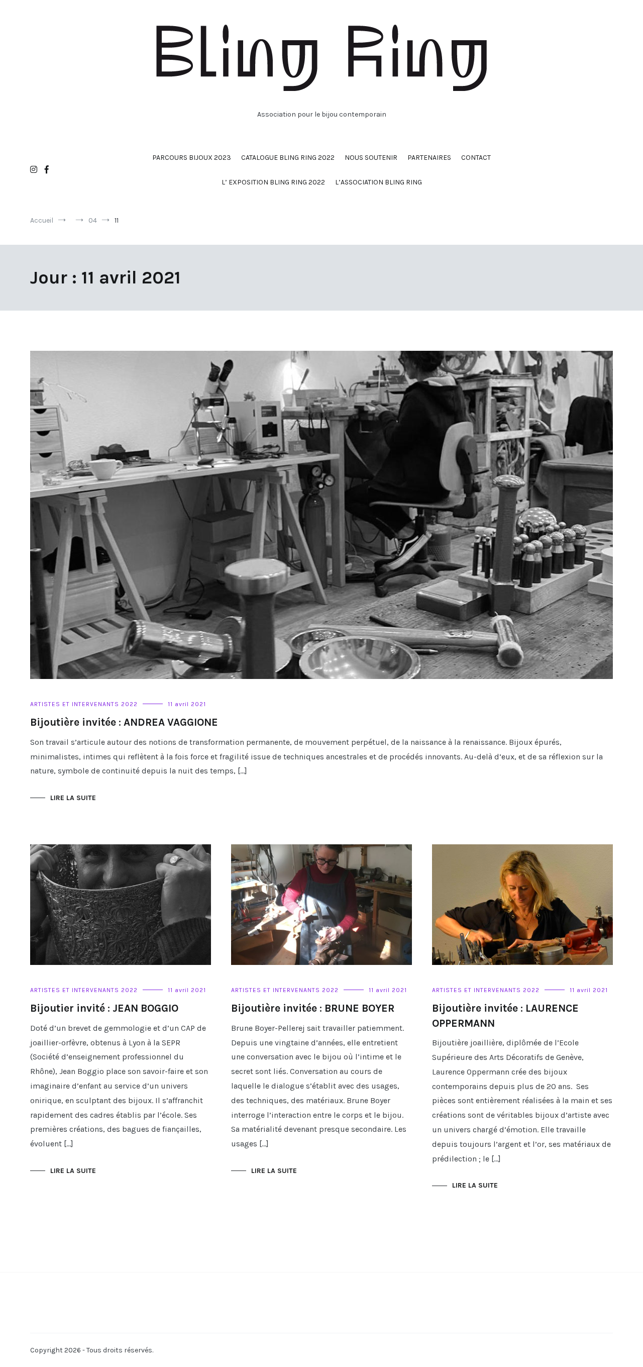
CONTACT (476, 157)
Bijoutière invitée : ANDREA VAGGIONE (124, 722)
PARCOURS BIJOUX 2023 (191, 157)
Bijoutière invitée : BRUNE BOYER (312, 1008)
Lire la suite (73, 798)
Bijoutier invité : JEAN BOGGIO (104, 1008)
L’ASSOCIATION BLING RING (378, 182)
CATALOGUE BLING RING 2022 (288, 157)
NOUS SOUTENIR (371, 157)
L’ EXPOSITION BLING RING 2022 (273, 182)
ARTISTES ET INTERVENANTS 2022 (84, 704)
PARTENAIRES (429, 157)
